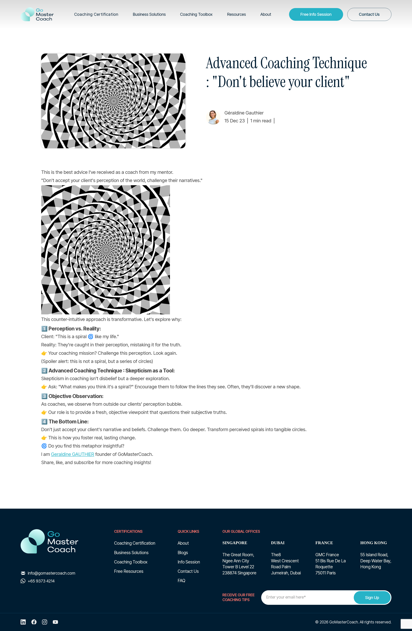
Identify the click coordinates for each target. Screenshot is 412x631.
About (183, 543)
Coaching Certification (134, 543)
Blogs (183, 552)
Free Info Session (316, 14)
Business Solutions (131, 552)
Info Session (189, 561)
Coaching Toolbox (130, 561)
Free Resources (128, 571)
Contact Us (369, 14)
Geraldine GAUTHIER (72, 454)
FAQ (181, 580)
